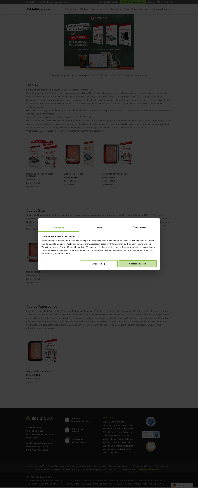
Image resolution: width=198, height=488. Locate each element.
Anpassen (97, 264)
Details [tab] (99, 227)
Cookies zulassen (137, 264)
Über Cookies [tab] (139, 227)
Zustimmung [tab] (59, 227)
